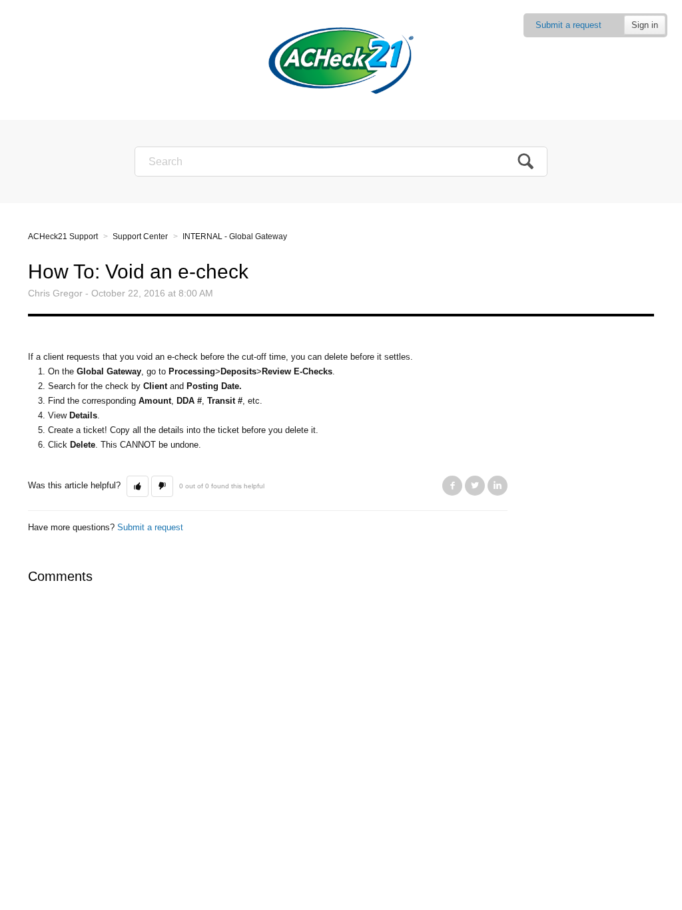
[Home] (340, 60)
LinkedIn (498, 486)
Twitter (475, 486)
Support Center (140, 236)
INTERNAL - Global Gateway (234, 236)
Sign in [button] (644, 25)
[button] (138, 486)
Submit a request (568, 25)
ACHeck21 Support (63, 236)
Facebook (452, 486)
